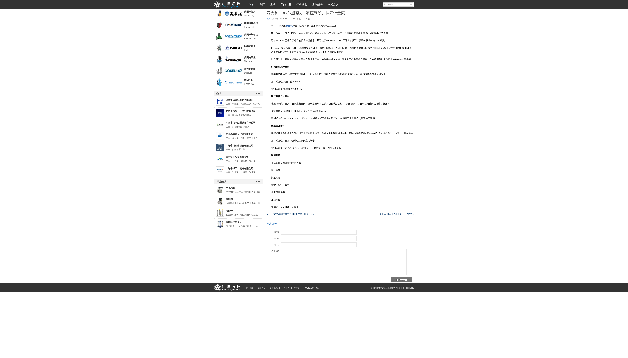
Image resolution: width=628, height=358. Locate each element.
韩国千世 (248, 80)
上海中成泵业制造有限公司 (239, 168)
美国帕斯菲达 (251, 34)
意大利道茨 (250, 69)
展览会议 (333, 4)
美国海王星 (250, 57)
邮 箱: (276, 238)
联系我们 (297, 288)
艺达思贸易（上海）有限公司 (241, 111)
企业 (272, 4)
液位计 (229, 210)
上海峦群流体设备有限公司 (239, 145)
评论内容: (275, 251)
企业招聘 (317, 4)
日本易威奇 (250, 46)
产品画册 (286, 4)
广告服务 (285, 288)
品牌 (262, 4)
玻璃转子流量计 (234, 222)
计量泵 (289, 25)
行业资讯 (301, 4)
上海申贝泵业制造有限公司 (239, 99)
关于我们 (250, 288)
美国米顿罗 (250, 11)
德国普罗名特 (251, 23)
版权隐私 (274, 288)
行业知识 (221, 181)
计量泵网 (227, 4)
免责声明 (262, 288)
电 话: (276, 244)
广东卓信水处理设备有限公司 (241, 122)
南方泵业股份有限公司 (237, 157)
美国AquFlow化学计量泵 (397, 214)
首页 (251, 4)
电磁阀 (229, 199)
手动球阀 (230, 188)
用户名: (276, 232)
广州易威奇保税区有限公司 (239, 134)
